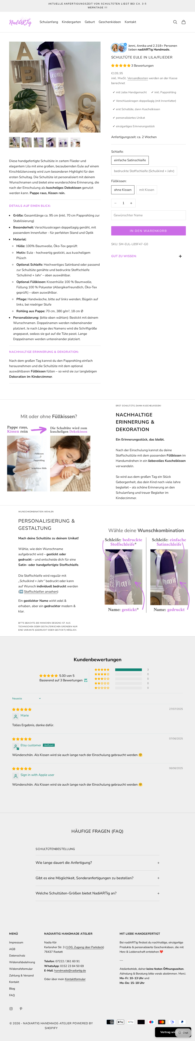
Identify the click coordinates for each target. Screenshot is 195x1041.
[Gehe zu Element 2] (26, 142)
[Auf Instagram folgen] (11, 1009)
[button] (121, 65)
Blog (12, 988)
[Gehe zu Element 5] (63, 142)
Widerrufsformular (21, 969)
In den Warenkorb (148, 231)
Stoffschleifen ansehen (40, 591)
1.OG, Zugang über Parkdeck (84, 947)
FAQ (12, 995)
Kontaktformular (75, 979)
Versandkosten (137, 78)
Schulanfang (49, 22)
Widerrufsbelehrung (22, 962)
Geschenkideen (110, 22)
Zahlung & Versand (21, 975)
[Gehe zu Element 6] (75, 142)
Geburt (90, 22)
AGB (12, 949)
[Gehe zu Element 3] (39, 142)
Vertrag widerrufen (173, 1032)
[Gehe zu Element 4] (51, 142)
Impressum (16, 942)
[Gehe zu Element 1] (14, 142)
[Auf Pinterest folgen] (21, 1009)
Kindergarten (71, 22)
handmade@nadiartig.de (70, 970)
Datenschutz (17, 955)
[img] (21, 709)
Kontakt (130, 22)
